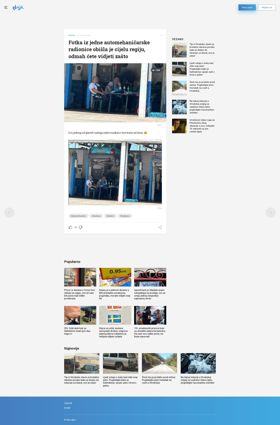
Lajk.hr (73, 420)
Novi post (247, 7)
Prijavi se (267, 7)
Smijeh (72, 35)
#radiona (96, 216)
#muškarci (125, 216)
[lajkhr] (18, 7)
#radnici (110, 216)
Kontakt (67, 408)
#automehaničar (78, 216)
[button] (161, 35)
